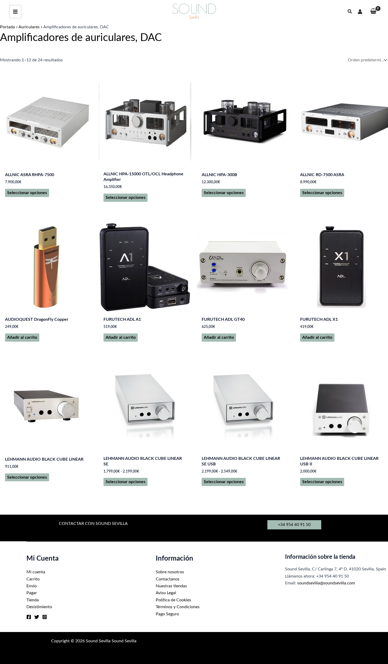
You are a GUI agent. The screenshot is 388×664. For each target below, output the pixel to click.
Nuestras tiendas (171, 586)
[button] (350, 11)
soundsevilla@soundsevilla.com (326, 583)
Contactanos (167, 579)
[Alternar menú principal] (15, 11)
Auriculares (29, 27)
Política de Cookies (173, 600)
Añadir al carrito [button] (22, 337)
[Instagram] (44, 617)
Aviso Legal (166, 593)
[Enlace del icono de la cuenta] (360, 11)
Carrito (33, 579)
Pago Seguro (167, 614)
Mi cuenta (35, 572)
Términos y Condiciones (178, 607)
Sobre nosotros (170, 572)
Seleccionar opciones (27, 193)
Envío (31, 586)
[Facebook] (28, 617)
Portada (7, 27)
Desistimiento (39, 607)
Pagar (31, 593)
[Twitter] (36, 617)
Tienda (32, 600)
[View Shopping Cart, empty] (373, 11)
